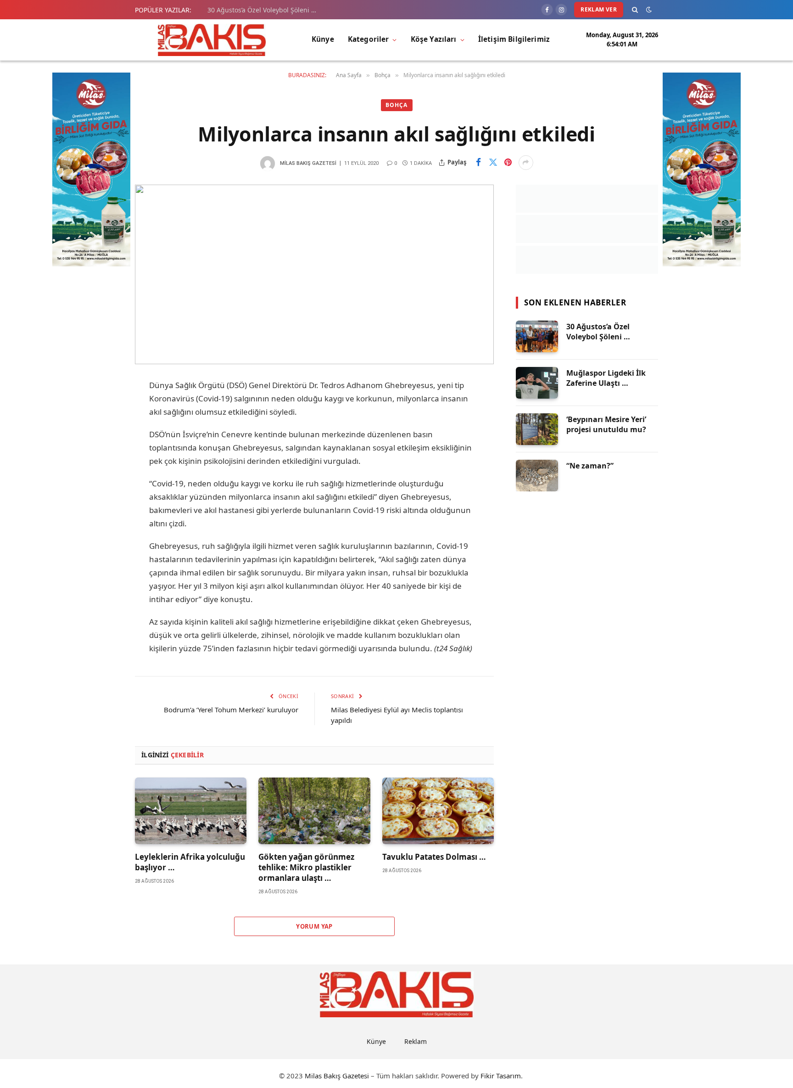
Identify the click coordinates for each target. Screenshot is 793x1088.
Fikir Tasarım (500, 1075)
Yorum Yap (314, 926)
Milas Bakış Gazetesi (308, 163)
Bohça (396, 105)
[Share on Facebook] (479, 162)
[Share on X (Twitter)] (493, 162)
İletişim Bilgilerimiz (514, 39)
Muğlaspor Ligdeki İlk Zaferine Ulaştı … (606, 378)
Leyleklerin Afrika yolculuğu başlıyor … (190, 862)
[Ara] (635, 9)
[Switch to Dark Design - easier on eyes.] (649, 9)
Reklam (415, 1041)
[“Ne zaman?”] (537, 475)
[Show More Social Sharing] (526, 162)
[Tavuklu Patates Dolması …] (438, 811)
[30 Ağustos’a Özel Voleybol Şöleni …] (537, 336)
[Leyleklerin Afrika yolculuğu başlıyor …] (190, 811)
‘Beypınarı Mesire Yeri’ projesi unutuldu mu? (606, 424)
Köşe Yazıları (434, 39)
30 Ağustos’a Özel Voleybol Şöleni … (261, 10)
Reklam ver (599, 9)
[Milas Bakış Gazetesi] (212, 40)
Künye (323, 39)
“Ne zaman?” (590, 466)
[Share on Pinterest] (508, 162)
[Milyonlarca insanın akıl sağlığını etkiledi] (314, 274)
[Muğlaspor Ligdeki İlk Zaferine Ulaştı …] (537, 383)
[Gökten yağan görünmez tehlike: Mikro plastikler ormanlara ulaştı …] (314, 811)
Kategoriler (368, 39)
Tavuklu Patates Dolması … (434, 856)
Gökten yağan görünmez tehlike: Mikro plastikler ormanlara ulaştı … (306, 867)
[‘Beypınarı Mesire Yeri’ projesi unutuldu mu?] (537, 429)
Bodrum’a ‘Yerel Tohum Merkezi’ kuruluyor (231, 709)
